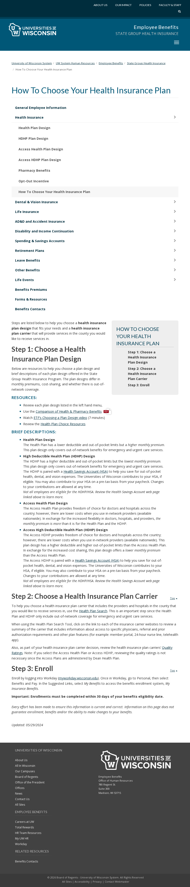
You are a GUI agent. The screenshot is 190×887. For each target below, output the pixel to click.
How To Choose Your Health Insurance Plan (54, 192)
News (18, 793)
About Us (100, 5)
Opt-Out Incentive (34, 181)
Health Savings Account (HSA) (85, 471)
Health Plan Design (34, 128)
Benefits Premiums (31, 289)
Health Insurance (29, 117)
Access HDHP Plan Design (40, 160)
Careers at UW (24, 822)
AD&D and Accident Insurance (40, 221)
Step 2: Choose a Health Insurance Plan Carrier (142, 373)
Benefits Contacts (30, 309)
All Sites (20, 805)
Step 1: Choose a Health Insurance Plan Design (142, 357)
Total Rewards (24, 827)
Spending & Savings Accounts (40, 241)
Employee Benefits (156, 27)
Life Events (24, 280)
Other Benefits (27, 270)
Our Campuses (25, 771)
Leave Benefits (27, 260)
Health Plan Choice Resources (63, 424)
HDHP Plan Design (33, 138)
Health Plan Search (93, 611)
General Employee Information (40, 107)
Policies (145, 5)
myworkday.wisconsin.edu (78, 678)
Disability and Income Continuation (44, 231)
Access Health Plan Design (41, 149)
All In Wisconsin (25, 766)
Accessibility (82, 881)
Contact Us (22, 799)
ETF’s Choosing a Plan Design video (60, 417)
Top (172, 598)
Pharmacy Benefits (34, 170)
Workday (21, 844)
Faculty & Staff (170, 5)
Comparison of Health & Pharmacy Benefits (69, 411)
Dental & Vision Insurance (36, 202)
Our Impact (123, 5)
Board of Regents (26, 777)
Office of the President (29, 782)
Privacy (97, 881)
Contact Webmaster (117, 881)
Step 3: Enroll (138, 385)
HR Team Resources (28, 833)
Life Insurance (27, 211)
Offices (19, 788)
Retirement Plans (29, 250)
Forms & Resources (31, 299)
